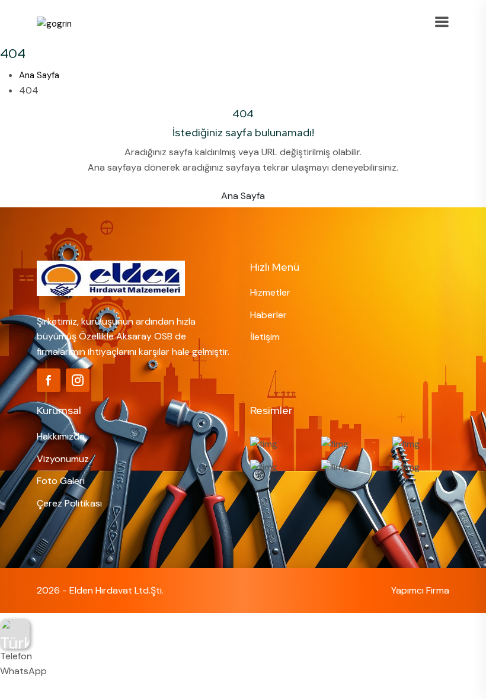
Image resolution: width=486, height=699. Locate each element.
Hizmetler (270, 292)
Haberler (268, 315)
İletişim (265, 337)
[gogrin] (54, 23)
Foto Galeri (61, 480)
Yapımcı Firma (420, 590)
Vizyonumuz (63, 459)
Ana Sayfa (39, 75)
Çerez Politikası (69, 503)
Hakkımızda (61, 436)
